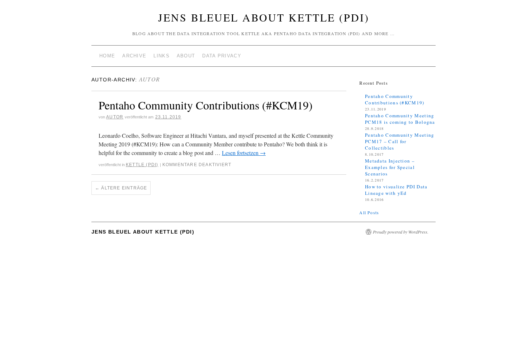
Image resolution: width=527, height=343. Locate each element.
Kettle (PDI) (142, 164)
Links (161, 55)
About (186, 55)
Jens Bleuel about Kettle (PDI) (263, 17)
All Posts (369, 212)
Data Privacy (221, 55)
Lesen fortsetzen (244, 152)
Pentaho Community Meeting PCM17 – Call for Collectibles (400, 141)
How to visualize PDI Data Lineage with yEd (396, 189)
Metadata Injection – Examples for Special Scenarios (390, 167)
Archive (134, 55)
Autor (149, 79)
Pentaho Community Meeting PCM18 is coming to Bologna (400, 118)
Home (107, 55)
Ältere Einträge (121, 188)
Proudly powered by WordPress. (400, 232)
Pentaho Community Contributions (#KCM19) (206, 105)
